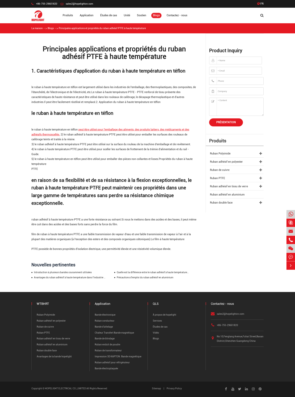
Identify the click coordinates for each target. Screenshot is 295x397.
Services (157, 320)
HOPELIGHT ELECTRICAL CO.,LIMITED (65, 388)
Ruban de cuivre (219, 170)
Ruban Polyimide (220, 153)
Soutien (141, 15)
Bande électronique (105, 314)
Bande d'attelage (104, 326)
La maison (37, 28)
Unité (127, 15)
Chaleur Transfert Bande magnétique (114, 332)
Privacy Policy (174, 388)
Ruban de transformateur (108, 350)
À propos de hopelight (164, 314)
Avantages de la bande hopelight (54, 356)
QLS (156, 303)
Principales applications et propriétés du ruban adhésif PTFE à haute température (102, 28)
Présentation (226, 122)
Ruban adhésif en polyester (226, 161)
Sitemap (156, 388)
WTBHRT (43, 303)
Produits (68, 15)
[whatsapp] (290, 214)
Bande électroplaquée (106, 368)
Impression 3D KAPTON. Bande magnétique (118, 356)
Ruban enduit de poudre (107, 344)
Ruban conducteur (104, 320)
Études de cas (108, 15)
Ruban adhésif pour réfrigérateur (112, 362)
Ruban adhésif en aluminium (227, 194)
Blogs (156, 15)
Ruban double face (221, 202)
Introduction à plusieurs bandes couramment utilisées (63, 272)
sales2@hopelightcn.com (79, 3)
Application (86, 15)
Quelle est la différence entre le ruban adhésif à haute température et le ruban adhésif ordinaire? (153, 272)
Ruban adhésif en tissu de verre (229, 186)
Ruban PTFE (217, 178)
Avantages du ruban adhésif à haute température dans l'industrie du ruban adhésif (70, 277)
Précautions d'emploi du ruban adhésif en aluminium (145, 277)
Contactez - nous (177, 15)
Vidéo (156, 332)
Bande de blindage (105, 338)
